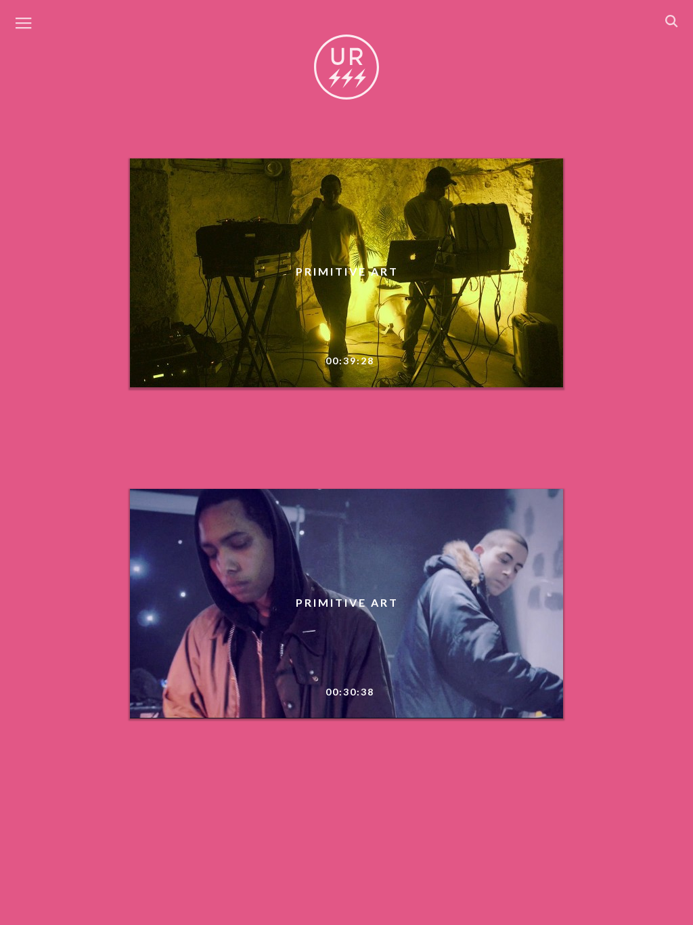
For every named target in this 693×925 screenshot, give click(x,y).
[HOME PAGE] (346, 68)
